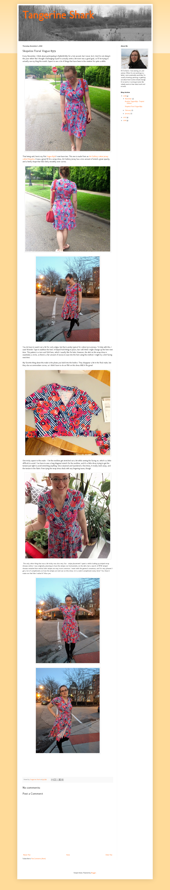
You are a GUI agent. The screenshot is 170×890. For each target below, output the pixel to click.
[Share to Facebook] (60, 779)
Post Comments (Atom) (38, 859)
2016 (125, 120)
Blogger (93, 873)
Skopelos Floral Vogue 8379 (133, 106)
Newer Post (26, 855)
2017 (125, 117)
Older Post (109, 855)
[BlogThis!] (55, 779)
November (128, 99)
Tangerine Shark (58, 14)
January (128, 113)
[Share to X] (57, 779)
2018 (125, 96)
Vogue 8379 (51, 156)
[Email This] (52, 779)
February (128, 110)
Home (68, 855)
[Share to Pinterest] (62, 779)
